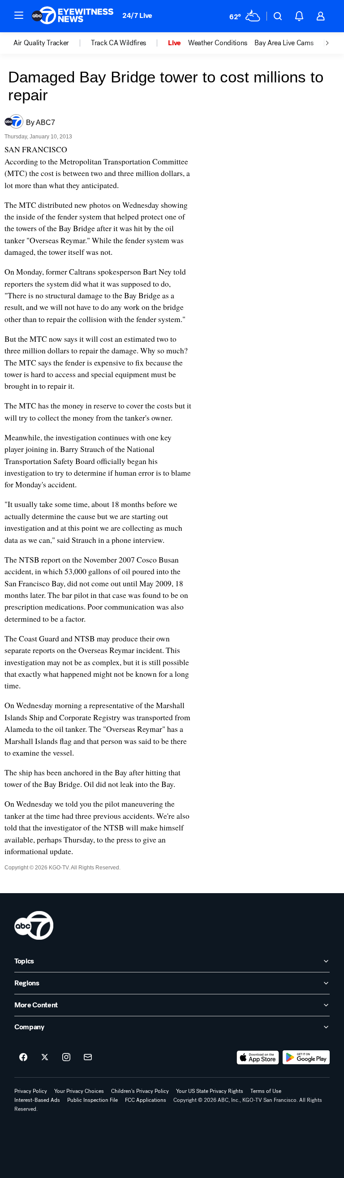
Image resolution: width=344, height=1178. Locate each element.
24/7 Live (137, 15)
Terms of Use (265, 1091)
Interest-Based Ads (37, 1100)
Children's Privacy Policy (140, 1091)
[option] (52, 43)
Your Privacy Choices (79, 1091)
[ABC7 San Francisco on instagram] (66, 1057)
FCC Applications (145, 1100)
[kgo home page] (33, 925)
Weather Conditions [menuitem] (217, 43)
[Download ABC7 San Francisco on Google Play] (306, 1057)
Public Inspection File (92, 1100)
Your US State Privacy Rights (209, 1091)
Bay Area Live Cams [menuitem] (283, 43)
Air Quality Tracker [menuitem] (41, 43)
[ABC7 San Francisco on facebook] (23, 1057)
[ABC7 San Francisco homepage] (72, 16)
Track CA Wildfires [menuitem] (118, 43)
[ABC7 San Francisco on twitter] (45, 1057)
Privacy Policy (30, 1091)
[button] (18, 15)
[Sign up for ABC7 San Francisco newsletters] (88, 1057)
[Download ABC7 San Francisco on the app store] (258, 1057)
